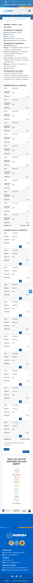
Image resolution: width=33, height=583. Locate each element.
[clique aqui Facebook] (16, 576)
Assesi (10, 580)
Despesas (23, 18)
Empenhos (8, 20)
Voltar (7, 449)
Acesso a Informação (13, 18)
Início (5, 18)
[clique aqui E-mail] (12, 576)
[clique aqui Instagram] (20, 576)
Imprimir (26, 451)
